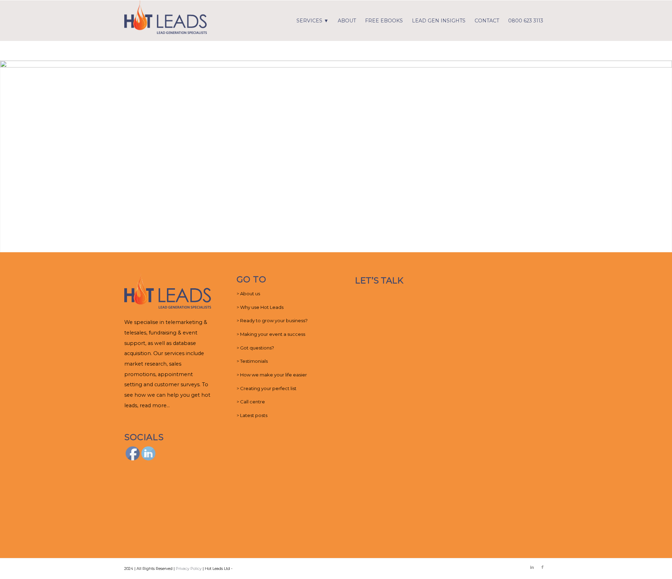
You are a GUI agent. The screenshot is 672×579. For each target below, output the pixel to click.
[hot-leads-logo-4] (165, 20)
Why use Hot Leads (262, 307)
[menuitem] (312, 20)
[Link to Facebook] (542, 567)
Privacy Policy (189, 568)
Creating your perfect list (268, 388)
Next (666, 156)
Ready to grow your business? (274, 320)
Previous (6, 156)
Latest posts (253, 415)
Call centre (252, 401)
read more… (155, 405)
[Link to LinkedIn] (532, 567)
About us (250, 293)
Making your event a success (272, 334)
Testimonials (254, 361)
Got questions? (257, 348)
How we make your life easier (273, 374)
